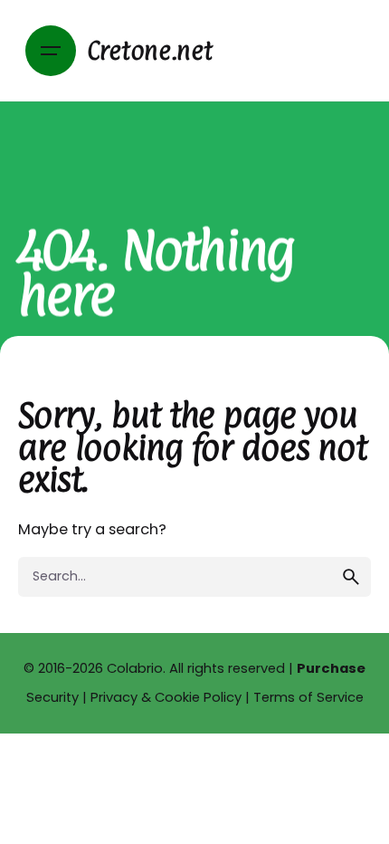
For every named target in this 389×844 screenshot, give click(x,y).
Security (52, 697)
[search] (351, 577)
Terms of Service (308, 697)
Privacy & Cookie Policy (166, 697)
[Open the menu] (50, 50)
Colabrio (135, 668)
